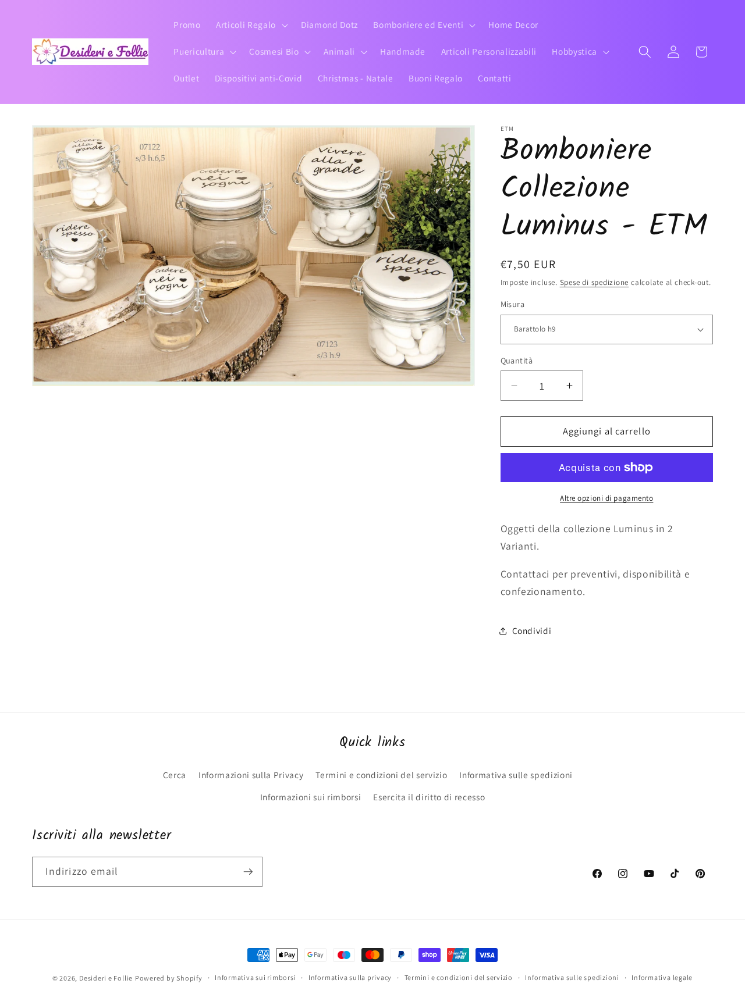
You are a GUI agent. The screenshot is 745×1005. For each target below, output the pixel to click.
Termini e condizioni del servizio (381, 775)
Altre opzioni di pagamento (606, 498)
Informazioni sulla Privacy (250, 775)
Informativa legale (662, 977)
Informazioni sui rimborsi (310, 797)
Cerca (174, 775)
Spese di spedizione (594, 282)
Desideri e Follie (106, 978)
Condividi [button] (532, 630)
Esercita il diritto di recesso (429, 797)
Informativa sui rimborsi (255, 977)
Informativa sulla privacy (350, 977)
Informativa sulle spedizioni (515, 775)
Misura (513, 303)
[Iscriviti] (248, 872)
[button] (250, 25)
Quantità (517, 360)
